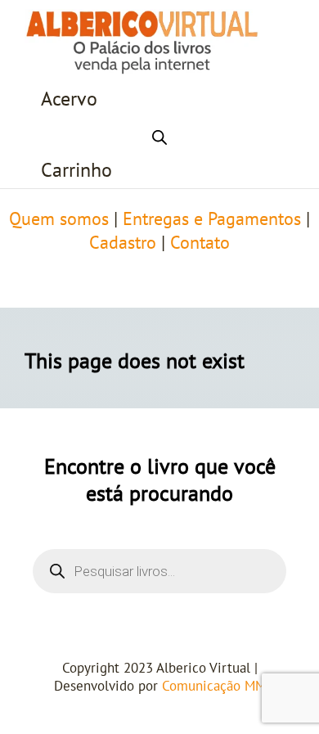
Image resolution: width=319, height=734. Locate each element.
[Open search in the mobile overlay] (159, 135)
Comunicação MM (214, 686)
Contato (200, 243)
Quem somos (59, 219)
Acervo (69, 99)
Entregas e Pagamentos (212, 219)
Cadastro (122, 243)
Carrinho (76, 170)
